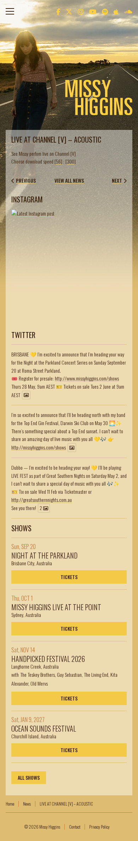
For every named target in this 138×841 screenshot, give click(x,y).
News (27, 804)
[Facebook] (58, 11)
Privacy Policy (99, 827)
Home (10, 804)
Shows (21, 528)
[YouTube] (92, 11)
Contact (74, 827)
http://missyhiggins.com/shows (38, 447)
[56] (58, 161)
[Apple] (116, 11)
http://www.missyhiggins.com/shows (87, 378)
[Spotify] (105, 11)
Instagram (27, 199)
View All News (69, 180)
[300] (70, 161)
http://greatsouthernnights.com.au (41, 499)
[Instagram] (81, 11)
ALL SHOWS (29, 777)
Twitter (23, 335)
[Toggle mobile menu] (10, 11)
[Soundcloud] (128, 11)
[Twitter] (69, 11)
